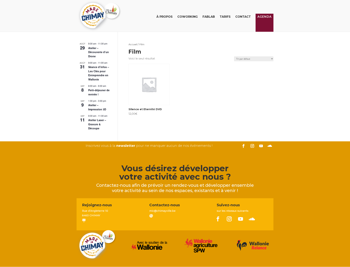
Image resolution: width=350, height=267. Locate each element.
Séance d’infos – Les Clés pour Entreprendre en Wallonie (98, 73)
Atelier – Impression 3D (97, 107)
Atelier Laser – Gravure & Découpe (97, 124)
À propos (164, 17)
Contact (243, 17)
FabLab (209, 17)
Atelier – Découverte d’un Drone (98, 52)
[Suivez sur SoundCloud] (269, 146)
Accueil (133, 44)
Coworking (187, 17)
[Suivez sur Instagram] (252, 146)
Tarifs (225, 17)
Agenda (264, 16)
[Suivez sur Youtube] (261, 146)
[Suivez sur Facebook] (243, 146)
